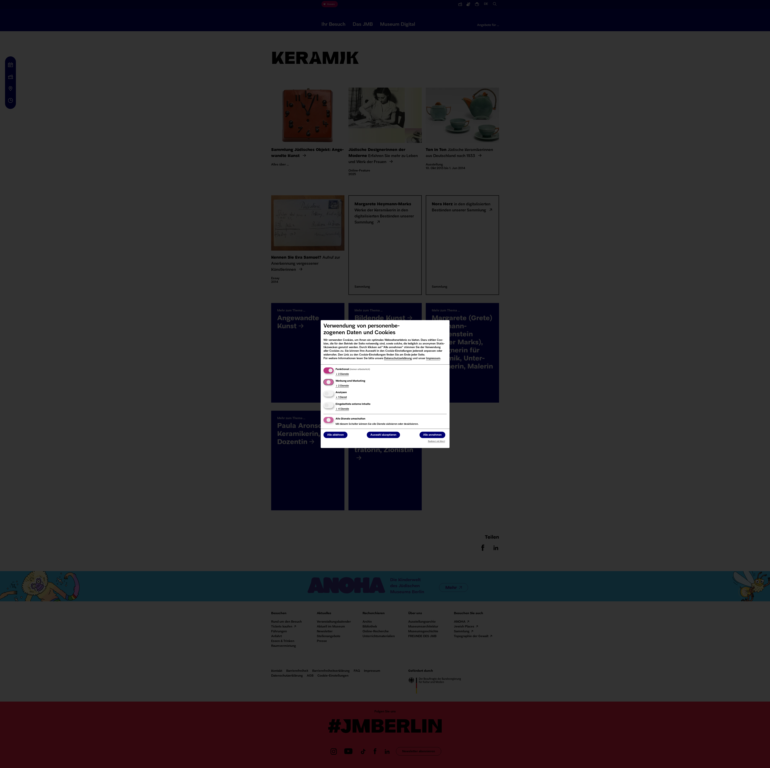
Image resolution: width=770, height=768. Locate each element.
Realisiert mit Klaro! (436, 441)
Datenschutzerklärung (398, 358)
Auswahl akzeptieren (383, 435)
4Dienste (342, 409)
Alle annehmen (432, 435)
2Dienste (342, 374)
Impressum (433, 358)
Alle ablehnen (335, 435)
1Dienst (341, 397)
